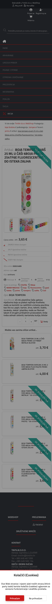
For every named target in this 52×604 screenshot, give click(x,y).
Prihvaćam (15, 598)
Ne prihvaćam (35, 598)
